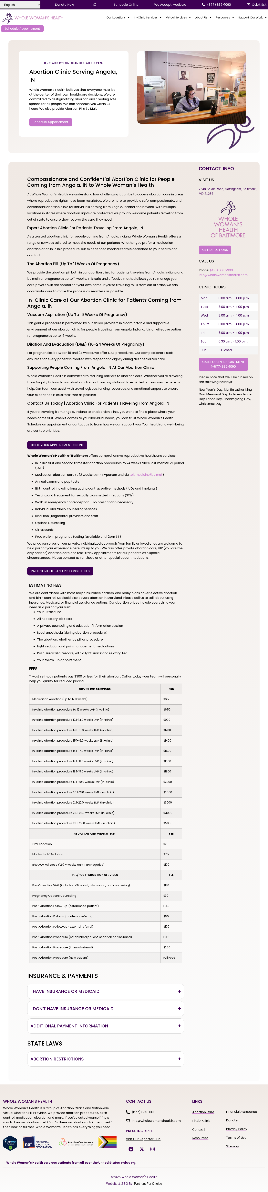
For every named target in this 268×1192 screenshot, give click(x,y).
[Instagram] (152, 1149)
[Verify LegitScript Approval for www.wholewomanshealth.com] (10, 1150)
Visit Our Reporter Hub (143, 1139)
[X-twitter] (142, 1149)
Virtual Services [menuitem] (176, 17)
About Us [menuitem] (201, 17)
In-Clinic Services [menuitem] (146, 17)
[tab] (105, 991)
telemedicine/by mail (145, 474)
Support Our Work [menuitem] (250, 17)
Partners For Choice (148, 1183)
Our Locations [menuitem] (116, 17)
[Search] (94, 4)
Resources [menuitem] (223, 17)
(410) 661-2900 (221, 270)
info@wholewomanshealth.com (223, 275)
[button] (257, 4)
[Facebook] (131, 1149)
